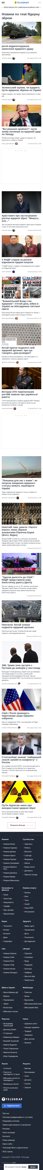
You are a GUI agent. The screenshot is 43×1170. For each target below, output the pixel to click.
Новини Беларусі (10, 972)
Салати (27, 1084)
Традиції (27, 1031)
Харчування (29, 930)
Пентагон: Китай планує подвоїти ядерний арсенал (18, 626)
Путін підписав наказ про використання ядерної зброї (18, 806)
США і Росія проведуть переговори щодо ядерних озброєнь (18, 716)
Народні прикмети (31, 1027)
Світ (4, 949)
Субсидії (27, 855)
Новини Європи (9, 953)
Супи (26, 1076)
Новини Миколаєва (11, 880)
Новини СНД (8, 965)
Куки (24, 1167)
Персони (5, 1019)
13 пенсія (7, 1068)
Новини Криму (9, 877)
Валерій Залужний (11, 1041)
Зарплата (28, 844)
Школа (27, 863)
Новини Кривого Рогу (10, 868)
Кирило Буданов (10, 1045)
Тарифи (6, 906)
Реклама (6, 1129)
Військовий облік (31, 1008)
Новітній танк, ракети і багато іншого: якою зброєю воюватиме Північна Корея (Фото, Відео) (19, 531)
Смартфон (7, 941)
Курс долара (8, 910)
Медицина (28, 859)
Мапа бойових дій (10, 992)
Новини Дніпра (9, 852)
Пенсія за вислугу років (10, 1089)
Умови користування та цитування (17, 1125)
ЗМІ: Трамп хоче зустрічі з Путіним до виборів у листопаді (21, 666)
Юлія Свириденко (10, 1056)
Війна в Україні (8, 988)
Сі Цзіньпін (7, 1033)
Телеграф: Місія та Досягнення (15, 1148)
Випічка (27, 1068)
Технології (7, 926)
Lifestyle (26, 949)
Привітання (29, 980)
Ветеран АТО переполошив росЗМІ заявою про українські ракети (20, 394)
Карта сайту (7, 1144)
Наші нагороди (9, 1132)
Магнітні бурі (29, 976)
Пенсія (5, 1064)
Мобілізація (28, 988)
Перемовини (8, 1000)
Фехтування (29, 912)
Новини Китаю (9, 969)
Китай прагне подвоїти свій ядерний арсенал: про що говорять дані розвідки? (18, 350)
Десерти (27, 1080)
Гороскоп (28, 953)
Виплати (27, 852)
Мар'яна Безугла (10, 1052)
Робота (27, 848)
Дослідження (29, 941)
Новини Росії (8, 961)
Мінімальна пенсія (11, 1084)
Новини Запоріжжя (11, 863)
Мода (26, 961)
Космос (6, 930)
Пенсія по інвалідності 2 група (11, 1073)
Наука (4, 921)
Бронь (27, 996)
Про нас (6, 1113)
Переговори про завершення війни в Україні (23, 7)
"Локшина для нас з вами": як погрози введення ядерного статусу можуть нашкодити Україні (19, 484)
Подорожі (28, 965)
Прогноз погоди (30, 875)
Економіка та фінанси (7, 889)
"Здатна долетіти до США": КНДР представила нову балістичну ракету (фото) (18, 580)
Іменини (27, 1043)
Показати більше (17, 825)
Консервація (29, 1072)
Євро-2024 (28, 908)
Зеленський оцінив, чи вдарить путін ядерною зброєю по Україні (21, 89)
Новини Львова (9, 859)
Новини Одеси (9, 855)
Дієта (26, 934)
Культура (28, 969)
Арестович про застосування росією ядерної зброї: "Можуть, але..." (20, 218)
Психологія (29, 937)
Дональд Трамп (9, 1029)
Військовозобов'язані (33, 1004)
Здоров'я (27, 921)
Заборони (28, 1035)
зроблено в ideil (9, 1162)
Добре (33, 1167)
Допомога (28, 871)
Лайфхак (28, 972)
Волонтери (7, 1008)
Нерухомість (8, 902)
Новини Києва (9, 844)
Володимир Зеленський (8, 1025)
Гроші (5, 895)
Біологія (6, 934)
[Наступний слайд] (41, 7)
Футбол (27, 893)
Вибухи (6, 996)
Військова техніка (10, 1011)
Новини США (8, 957)
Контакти (6, 1136)
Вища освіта (29, 867)
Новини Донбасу (10, 873)
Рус (39, 2)
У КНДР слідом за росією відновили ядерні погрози (17, 261)
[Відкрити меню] (3, 2)
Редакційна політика (11, 1121)
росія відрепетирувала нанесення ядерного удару (17, 47)
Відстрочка (28, 1000)
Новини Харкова (10, 848)
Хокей (26, 904)
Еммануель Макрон (11, 1037)
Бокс (26, 896)
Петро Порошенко (10, 1049)
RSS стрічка (8, 1152)
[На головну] (21, 2)
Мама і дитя (29, 926)
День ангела (29, 1039)
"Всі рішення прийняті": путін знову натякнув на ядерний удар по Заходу (21, 132)
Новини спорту (29, 888)
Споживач (28, 957)
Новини (5, 839)
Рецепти (26, 1064)
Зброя (5, 1004)
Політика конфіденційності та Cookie (18, 1117)
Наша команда (9, 1140)
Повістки (28, 992)
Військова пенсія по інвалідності (11, 1079)
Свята (25, 1019)
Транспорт (7, 899)
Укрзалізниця (8, 914)
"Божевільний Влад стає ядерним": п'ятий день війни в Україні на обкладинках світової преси (21, 305)
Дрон (5, 937)
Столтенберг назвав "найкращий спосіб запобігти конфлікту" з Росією (21, 760)
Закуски (27, 1087)
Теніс (26, 900)
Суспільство (28, 839)
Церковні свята (30, 1024)
